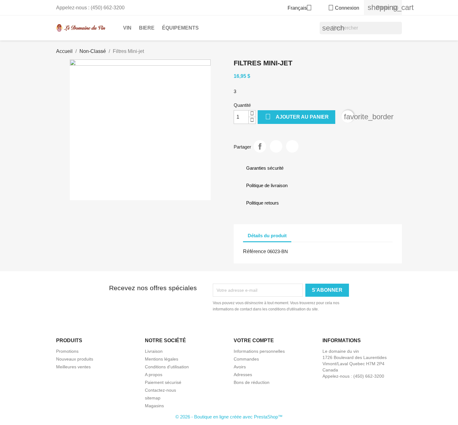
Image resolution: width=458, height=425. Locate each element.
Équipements (180, 28)
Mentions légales (161, 359)
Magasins (154, 405)
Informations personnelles (259, 351)
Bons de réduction (252, 382)
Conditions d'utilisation (167, 366)
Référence (254, 251)
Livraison (154, 351)
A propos (153, 374)
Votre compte (254, 340)
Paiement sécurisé (163, 382)
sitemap (152, 397)
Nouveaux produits (74, 359)
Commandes (246, 359)
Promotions (67, 351)
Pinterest (292, 146)
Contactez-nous (160, 390)
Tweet (276, 146)
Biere (147, 28)
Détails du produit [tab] (267, 235)
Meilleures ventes (73, 366)
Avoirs (240, 366)
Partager (260, 146)
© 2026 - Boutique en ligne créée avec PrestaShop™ (229, 416)
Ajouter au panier (297, 116)
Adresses (243, 374)
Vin (127, 28)
